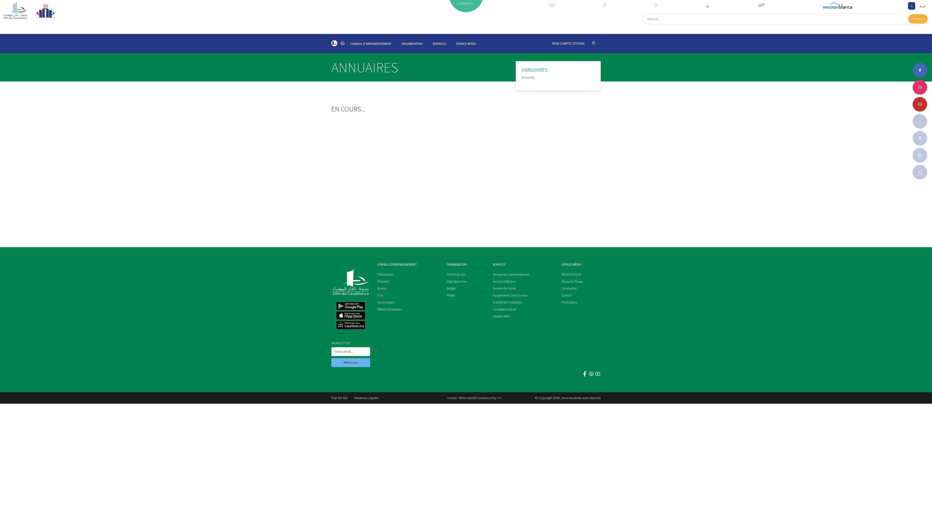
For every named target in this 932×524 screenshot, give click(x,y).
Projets (451, 295)
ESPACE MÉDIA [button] (466, 44)
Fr (911, 6)
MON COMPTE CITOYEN (568, 43)
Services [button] (439, 44)
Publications (569, 302)
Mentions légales (366, 398)
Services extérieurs (504, 281)
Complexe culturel (504, 309)
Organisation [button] (412, 44)
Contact (567, 295)
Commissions (385, 302)
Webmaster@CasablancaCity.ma (480, 398)
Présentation (385, 274)
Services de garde (504, 288)
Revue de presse (572, 281)
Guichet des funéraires (507, 302)
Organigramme (456, 281)
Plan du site (339, 398)
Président (383, 281)
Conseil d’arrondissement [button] (370, 44)
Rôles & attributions (389, 309)
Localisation (569, 288)
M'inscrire (351, 362)
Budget (451, 288)
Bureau (382, 288)
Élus (380, 295)
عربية (922, 6)
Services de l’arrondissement (511, 274)
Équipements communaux (510, 295)
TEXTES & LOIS (456, 274)
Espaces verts (501, 316)
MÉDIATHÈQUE (571, 274)
